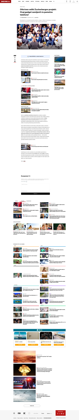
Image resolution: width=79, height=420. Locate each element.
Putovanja (37, 1)
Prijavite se (35, 193)
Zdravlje (42, 1)
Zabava (50, 1)
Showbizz (27, 1)
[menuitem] (77, 1)
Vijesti (19, 1)
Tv (53, 1)
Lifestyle (32, 1)
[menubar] (77, 1)
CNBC (24, 161)
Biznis (47, 1)
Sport (23, 1)
